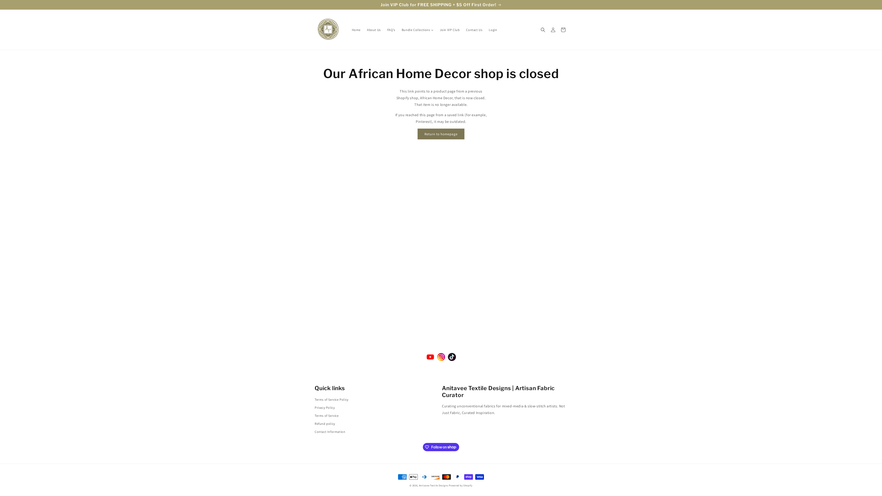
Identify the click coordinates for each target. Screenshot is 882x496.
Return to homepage (441, 134)
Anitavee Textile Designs (433, 485)
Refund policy (325, 424)
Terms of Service (327, 416)
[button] (543, 30)
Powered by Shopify (460, 485)
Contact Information (330, 432)
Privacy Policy (325, 408)
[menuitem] (356, 30)
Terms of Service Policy (331, 399)
